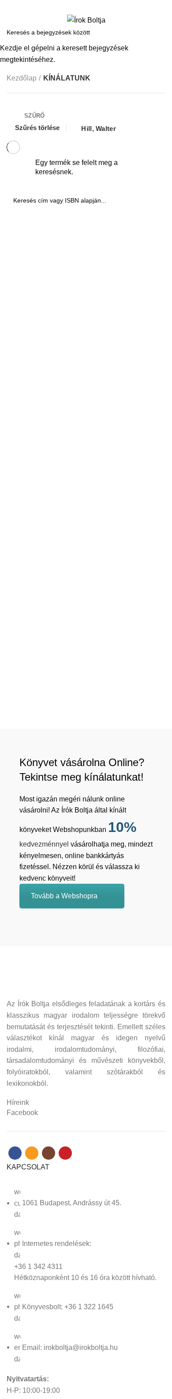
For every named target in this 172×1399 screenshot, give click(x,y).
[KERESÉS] (160, 32)
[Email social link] (81, 5)
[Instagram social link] (91, 5)
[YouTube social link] (101, 5)
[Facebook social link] (71, 5)
